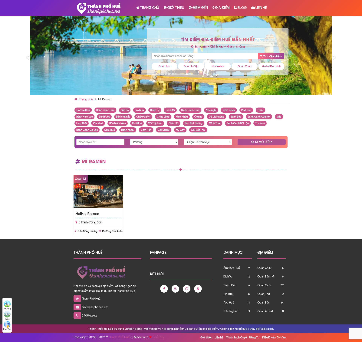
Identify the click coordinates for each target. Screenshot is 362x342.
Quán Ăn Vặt (164, 66)
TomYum (260, 123)
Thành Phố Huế (119, 337)
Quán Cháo (218, 66)
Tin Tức (227, 294)
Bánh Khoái (127, 129)
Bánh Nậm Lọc (84, 116)
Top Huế (228, 302)
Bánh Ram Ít (123, 116)
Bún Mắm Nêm (117, 123)
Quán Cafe (271, 66)
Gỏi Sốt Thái (198, 129)
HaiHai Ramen (87, 213)
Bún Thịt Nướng (193, 123)
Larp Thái (81, 123)
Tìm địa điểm (272, 56)
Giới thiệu (175, 8)
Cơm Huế (109, 129)
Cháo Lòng (163, 116)
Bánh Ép (154, 110)
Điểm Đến (200, 8)
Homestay (191, 66)
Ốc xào (198, 116)
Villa (279, 116)
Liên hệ (261, 8)
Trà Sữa (139, 110)
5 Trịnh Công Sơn (90, 222)
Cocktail (98, 123)
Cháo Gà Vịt (143, 116)
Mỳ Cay (180, 129)
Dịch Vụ (227, 276)
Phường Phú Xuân (112, 231)
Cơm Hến (146, 129)
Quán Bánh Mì (266, 276)
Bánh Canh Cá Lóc (87, 129)
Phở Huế (137, 123)
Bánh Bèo (236, 116)
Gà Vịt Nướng (216, 116)
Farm (260, 110)
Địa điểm (222, 8)
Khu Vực (7, 329)
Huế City (158, 337)
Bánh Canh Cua (190, 110)
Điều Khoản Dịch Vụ (274, 337)
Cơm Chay (229, 110)
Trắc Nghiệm (231, 311)
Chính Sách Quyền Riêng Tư (242, 337)
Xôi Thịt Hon (155, 123)
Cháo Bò (173, 123)
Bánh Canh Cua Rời (259, 116)
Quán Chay (264, 268)
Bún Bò (125, 110)
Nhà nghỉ (211, 110)
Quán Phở (263, 294)
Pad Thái (246, 110)
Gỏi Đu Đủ (163, 129)
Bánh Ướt (104, 116)
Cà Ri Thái (214, 123)
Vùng (7, 319)
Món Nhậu (182, 116)
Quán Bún (263, 302)
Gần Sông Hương (87, 231)
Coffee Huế (83, 110)
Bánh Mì (170, 110)
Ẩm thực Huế (231, 268)
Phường (7, 308)
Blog (242, 8)
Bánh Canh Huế (105, 110)
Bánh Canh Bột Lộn (238, 123)
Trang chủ (149, 8)
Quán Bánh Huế (245, 66)
